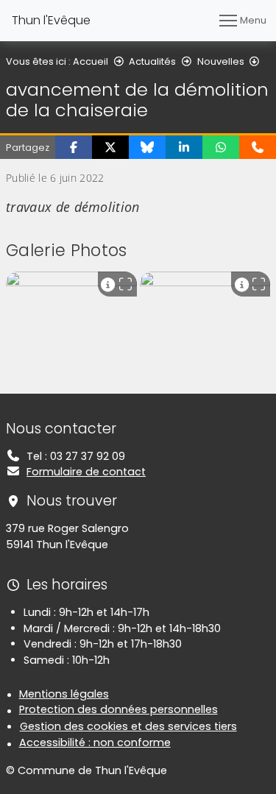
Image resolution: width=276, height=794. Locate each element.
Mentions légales (64, 694)
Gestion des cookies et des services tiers (128, 726)
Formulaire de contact (86, 471)
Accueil (90, 61)
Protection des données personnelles (118, 709)
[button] (73, 147)
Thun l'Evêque (51, 20)
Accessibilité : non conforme (95, 742)
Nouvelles (220, 61)
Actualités (152, 61)
